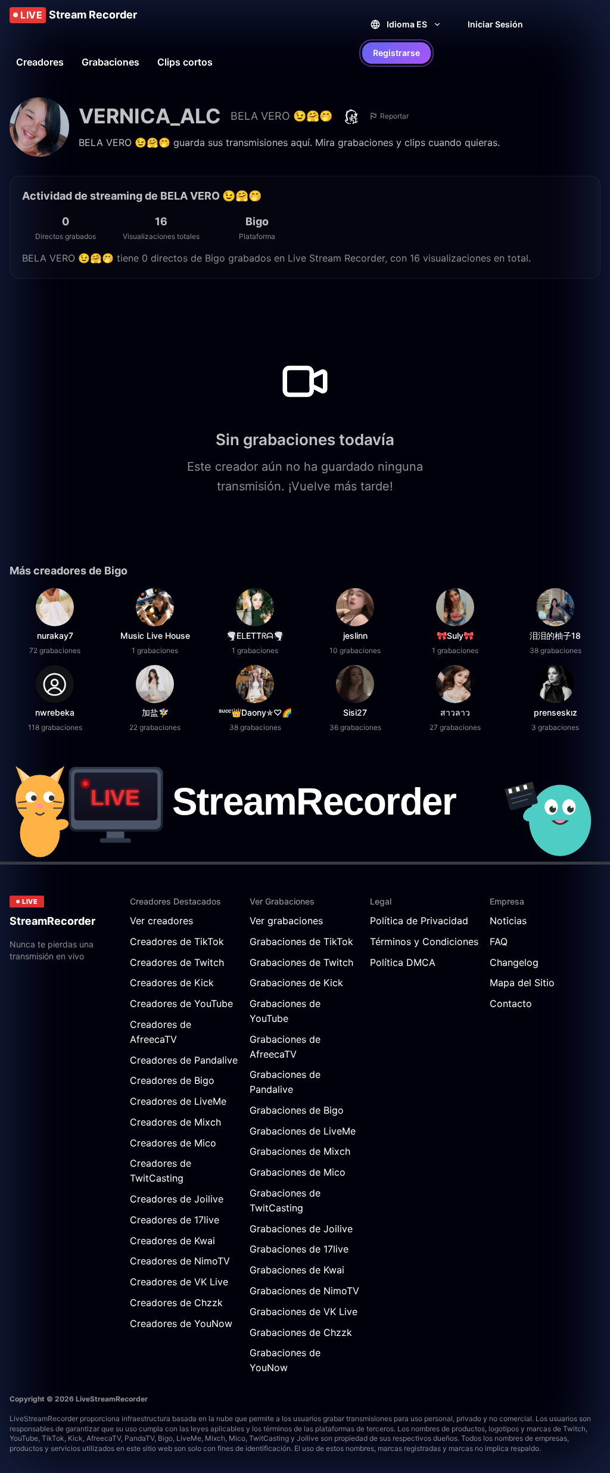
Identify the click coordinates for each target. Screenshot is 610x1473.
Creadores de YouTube (181, 1003)
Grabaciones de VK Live (303, 1311)
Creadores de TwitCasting (160, 1170)
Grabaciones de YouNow (285, 1360)
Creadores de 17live (174, 1220)
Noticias (508, 921)
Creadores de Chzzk (176, 1303)
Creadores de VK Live (179, 1282)
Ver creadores (161, 921)
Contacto (511, 1003)
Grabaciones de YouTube (285, 1010)
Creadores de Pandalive (184, 1060)
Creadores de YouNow (181, 1323)
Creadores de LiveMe (178, 1101)
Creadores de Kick (172, 983)
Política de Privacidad (419, 921)
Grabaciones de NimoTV (304, 1291)
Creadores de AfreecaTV (160, 1031)
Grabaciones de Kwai (297, 1270)
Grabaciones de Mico (298, 1172)
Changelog (514, 962)
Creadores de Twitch (177, 962)
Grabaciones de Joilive (301, 1229)
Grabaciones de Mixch (300, 1151)
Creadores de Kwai (172, 1241)
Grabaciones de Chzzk (301, 1332)
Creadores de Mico (173, 1143)
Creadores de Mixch (175, 1122)
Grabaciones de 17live (299, 1249)
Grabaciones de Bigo (297, 1110)
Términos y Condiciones (424, 941)
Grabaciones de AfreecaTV (285, 1046)
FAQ (499, 941)
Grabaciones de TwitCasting (285, 1200)
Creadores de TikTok (177, 941)
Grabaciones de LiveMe (303, 1131)
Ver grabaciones (286, 921)
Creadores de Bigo (172, 1080)
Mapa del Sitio (522, 983)
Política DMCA (402, 962)
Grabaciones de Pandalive (285, 1081)
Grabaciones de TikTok (301, 941)
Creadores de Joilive (176, 1199)
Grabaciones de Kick (296, 983)
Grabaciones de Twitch (301, 962)
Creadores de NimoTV (180, 1261)
